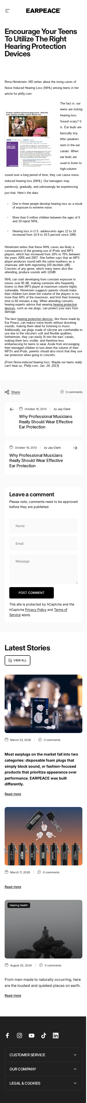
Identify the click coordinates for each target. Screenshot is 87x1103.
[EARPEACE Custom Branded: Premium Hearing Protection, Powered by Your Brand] (43, 836)
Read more (13, 794)
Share (15, 392)
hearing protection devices (35, 319)
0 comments (74, 392)
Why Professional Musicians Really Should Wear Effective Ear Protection (45, 421)
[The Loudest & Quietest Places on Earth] (43, 929)
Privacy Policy (35, 610)
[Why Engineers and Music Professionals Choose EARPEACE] (43, 704)
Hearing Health (19, 905)
